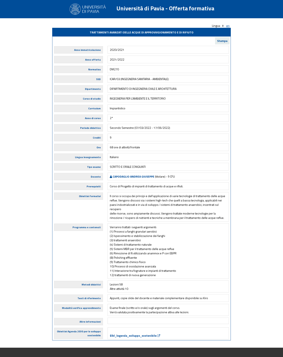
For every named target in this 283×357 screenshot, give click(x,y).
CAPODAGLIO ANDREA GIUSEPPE (133, 176)
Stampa (222, 41)
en (228, 25)
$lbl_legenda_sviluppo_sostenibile (133, 335)
